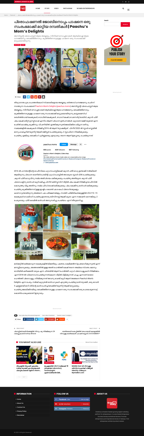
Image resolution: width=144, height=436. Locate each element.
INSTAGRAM (67, 8)
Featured (17, 45)
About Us (20, 403)
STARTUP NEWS (21, 362)
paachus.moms (63, 106)
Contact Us (21, 407)
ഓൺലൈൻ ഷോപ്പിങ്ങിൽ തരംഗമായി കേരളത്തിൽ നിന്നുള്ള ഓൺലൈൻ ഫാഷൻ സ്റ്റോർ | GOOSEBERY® (80, 332)
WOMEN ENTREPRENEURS (86, 8)
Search (106, 20)
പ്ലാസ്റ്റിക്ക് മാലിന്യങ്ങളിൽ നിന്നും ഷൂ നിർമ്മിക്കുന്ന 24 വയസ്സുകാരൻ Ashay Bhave (34, 332)
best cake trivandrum (48, 315)
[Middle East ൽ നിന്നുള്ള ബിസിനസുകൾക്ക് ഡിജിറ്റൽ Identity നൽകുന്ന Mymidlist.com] (85, 355)
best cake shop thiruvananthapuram (29, 315)
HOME (38, 8)
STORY (47, 8)
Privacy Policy (21, 411)
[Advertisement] (57, 301)
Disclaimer (20, 415)
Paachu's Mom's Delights (64, 315)
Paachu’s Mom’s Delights (45, 106)
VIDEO (56, 8)
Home (19, 399)
